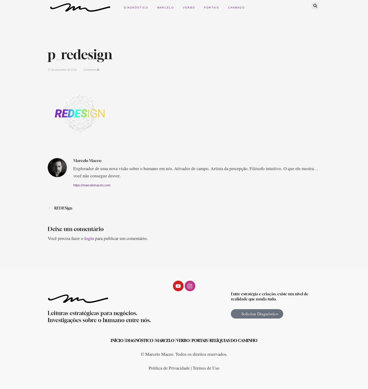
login (89, 238)
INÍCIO (117, 340)
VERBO (183, 340)
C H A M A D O (236, 7)
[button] (315, 5)
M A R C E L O (165, 7)
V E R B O (188, 7)
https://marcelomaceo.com (92, 185)
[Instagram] (190, 286)
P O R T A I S (211, 7)
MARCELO (164, 340)
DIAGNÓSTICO (139, 340)
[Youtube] (178, 286)
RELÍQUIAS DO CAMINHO (233, 340)
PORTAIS (200, 340)
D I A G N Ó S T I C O (136, 7)
